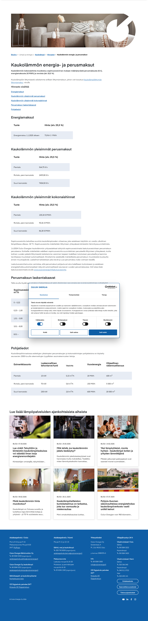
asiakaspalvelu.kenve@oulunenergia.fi (68, 553)
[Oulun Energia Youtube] (124, 599)
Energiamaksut (17, 91)
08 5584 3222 (123, 547)
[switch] (63, 324)
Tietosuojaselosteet (127, 592)
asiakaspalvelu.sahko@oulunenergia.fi (24, 559)
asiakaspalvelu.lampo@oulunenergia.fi (24, 570)
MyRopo (17, 547)
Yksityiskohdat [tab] (74, 295)
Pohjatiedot (16, 109)
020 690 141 (122, 576)
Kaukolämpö (40, 54)
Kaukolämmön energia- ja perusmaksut (72, 54)
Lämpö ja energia (25, 54)
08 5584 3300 (97, 561)
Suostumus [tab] (44, 295)
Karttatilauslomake (17, 578)
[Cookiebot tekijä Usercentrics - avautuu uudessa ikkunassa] (108, 287)
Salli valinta (74, 332)
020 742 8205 (60, 550)
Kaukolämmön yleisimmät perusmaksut (28, 96)
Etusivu (14, 54)
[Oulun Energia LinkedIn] (128, 599)
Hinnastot (51, 54)
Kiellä (45, 332)
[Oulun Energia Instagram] (135, 599)
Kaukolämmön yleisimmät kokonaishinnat (29, 100)
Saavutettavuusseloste (127, 587)
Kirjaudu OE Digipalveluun (19, 587)
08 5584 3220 (16, 556)
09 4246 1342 (60, 570)
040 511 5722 (123, 570)
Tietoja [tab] (104, 295)
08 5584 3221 (16, 567)
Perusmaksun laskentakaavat (23, 105)
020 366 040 (122, 564)
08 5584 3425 (123, 553)
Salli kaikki (103, 332)
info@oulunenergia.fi (98, 564)
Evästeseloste (128, 581)
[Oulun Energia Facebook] (132, 599)
